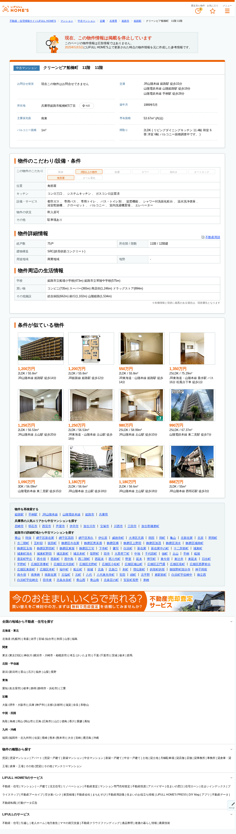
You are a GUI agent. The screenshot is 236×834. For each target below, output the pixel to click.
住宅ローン (192, 786)
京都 (50, 704)
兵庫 (31, 704)
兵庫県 (113, 20)
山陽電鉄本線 (71, 514)
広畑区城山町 (134, 564)
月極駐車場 (167, 758)
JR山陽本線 (50, 514)
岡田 (151, 538)
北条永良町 (64, 580)
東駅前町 (161, 574)
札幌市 (16, 638)
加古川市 (89, 526)
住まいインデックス (213, 786)
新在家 (141, 548)
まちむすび (99, 794)
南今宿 (21, 574)
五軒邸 (38, 543)
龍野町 (94, 553)
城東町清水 (24, 553)
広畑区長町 (177, 564)
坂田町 (52, 543)
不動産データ (220, 794)
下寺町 (103, 548)
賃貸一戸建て (52, 758)
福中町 (64, 569)
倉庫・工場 (17, 766)
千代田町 (151, 553)
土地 (145, 758)
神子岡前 (201, 569)
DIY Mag (194, 794)
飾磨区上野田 (132, 543)
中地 (137, 553)
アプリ (206, 794)
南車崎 (35, 574)
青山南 (94, 580)
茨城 (114, 655)
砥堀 (197, 553)
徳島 (64, 721)
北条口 (113, 569)
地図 (87, 105)
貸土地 (154, 758)
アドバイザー (156, 786)
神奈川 (28, 655)
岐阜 (26, 688)
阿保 (28, 538)
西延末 (99, 559)
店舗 (189, 758)
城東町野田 (44, 553)
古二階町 (23, 543)
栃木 (122, 655)
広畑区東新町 (26, 569)
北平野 (145, 574)
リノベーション (72, 786)
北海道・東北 (10, 630)
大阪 (5, 704)
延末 (139, 559)
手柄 (186, 553)
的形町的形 (157, 569)
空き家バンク (53, 794)
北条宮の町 (111, 580)
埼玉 (72, 655)
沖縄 (96, 737)
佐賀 (37, 737)
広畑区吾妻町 (40, 564)
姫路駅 (137, 20)
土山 (175, 553)
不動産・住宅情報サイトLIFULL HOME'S (33, 20)
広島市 (47, 721)
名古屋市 (14, 688)
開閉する (228, 621)
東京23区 (15, 655)
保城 (90, 569)
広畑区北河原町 (64, 564)
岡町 (162, 538)
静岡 (33, 688)
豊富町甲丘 (24, 559)
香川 (72, 721)
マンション (66, 20)
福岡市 (13, 737)
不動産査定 (91, 786)
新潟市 (13, 671)
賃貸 (5, 758)
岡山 (20, 721)
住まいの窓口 (175, 786)
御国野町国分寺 (180, 569)
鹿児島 (87, 737)
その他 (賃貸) (34, 766)
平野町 (21, 564)
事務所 (211, 758)
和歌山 (85, 704)
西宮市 (46, 526)
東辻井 (178, 559)
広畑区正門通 (156, 564)
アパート (36, 758)
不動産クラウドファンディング (100, 823)
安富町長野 (130, 580)
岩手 (33, 638)
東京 (5, 655)
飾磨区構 (113, 543)
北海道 (6, 638)
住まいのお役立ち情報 (140, 794)
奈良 (76, 704)
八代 (89, 574)
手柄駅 (32, 514)
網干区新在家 (45, 538)
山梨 (46, 671)
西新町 (55, 559)
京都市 (58, 704)
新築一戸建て (113, 758)
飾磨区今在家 (70, 543)
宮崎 (78, 737)
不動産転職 (9, 802)
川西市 (118, 526)
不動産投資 (139, 786)
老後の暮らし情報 (146, 823)
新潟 (5, 671)
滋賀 (68, 704)
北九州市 (25, 737)
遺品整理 (127, 823)
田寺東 (47, 580)
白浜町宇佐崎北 (27, 580)
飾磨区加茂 (153, 543)
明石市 (32, 526)
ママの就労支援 (69, 823)
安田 (122, 574)
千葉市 (105, 655)
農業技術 (164, 823)
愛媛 (79, 721)
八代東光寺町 (106, 574)
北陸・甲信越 (10, 663)
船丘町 (77, 569)
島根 (12, 721)
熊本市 (61, 737)
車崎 (146, 580)
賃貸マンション (19, 758)
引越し (25, 823)
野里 (128, 559)
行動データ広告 (27, 802)
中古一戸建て (132, 758)
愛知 (5, 688)
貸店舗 (180, 758)
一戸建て (42, 786)
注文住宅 (55, 786)
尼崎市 (19, 526)
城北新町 (63, 553)
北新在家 (187, 538)
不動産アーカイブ (32, 794)
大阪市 (22, 704)
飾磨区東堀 (67, 548)
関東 (5, 647)
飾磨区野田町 (46, 548)
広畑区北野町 (88, 564)
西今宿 (41, 559)
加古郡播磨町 (150, 526)
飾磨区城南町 (194, 543)
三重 (63, 688)
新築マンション (72, 758)
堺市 (12, 704)
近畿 (102, 20)
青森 (26, 638)
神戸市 (40, 704)
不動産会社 (83, 794)
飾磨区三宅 (86, 548)
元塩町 (65, 574)
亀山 (173, 538)
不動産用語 (212, 237)
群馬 (129, 655)
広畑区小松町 (111, 564)
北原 (200, 538)
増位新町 (139, 569)
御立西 (201, 574)
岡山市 (29, 721)
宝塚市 (104, 526)
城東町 (197, 548)
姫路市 (125, 20)
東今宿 (165, 559)
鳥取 (5, 721)
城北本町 (79, 553)
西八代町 (115, 559)
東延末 (192, 559)
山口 (57, 721)
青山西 (80, 580)
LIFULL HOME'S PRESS (171, 794)
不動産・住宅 (10, 786)
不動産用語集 (116, 794)
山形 (67, 638)
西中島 (68, 559)
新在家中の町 (160, 548)
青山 (18, 538)
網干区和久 (86, 538)
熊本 (52, 737)
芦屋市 (60, 526)
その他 (48, 766)
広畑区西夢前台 (200, 564)
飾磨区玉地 (24, 548)
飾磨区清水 (173, 543)
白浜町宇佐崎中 (181, 574)
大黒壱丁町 (122, 553)
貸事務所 (199, 758)
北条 (101, 569)
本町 (125, 569)
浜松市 (53, 688)
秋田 (59, 638)
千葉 (96, 655)
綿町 (133, 574)
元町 (78, 574)
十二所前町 (181, 548)
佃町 (165, 553)
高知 (87, 721)
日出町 (206, 559)
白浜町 (127, 548)
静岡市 (42, 688)
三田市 (132, 526)
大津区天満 (136, 538)
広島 (38, 721)
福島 (74, 638)
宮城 (41, 638)
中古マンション (86, 20)
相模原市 (61, 655)
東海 (5, 680)
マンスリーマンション (68, 766)
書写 (116, 548)
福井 (38, 671)
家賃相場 (68, 794)
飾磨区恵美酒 (93, 543)
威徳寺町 (118, 538)
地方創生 (52, 823)
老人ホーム (38, 823)
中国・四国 (9, 713)
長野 (53, 671)
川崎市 (49, 655)
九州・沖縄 (9, 729)
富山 (23, 671)
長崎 (44, 737)
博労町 (151, 559)
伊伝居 (102, 538)
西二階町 (84, 559)
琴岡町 (212, 538)
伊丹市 (74, 526)
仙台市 (50, 638)
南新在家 (51, 574)
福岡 (5, 737)
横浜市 (38, 655)
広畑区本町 (47, 569)
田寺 (107, 553)
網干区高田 (66, 538)
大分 (70, 737)
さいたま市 (84, 655)
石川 (31, 671)
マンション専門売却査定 (115, 786)
